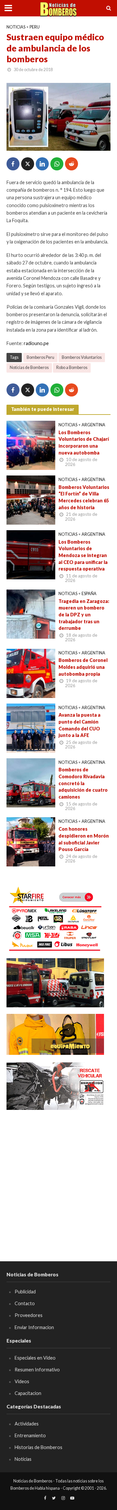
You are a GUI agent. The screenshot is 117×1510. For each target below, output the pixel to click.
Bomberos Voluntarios (82, 357)
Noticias (15, 27)
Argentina (93, 424)
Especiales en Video (35, 1358)
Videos (22, 1381)
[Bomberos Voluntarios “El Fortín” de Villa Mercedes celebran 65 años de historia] (30, 499)
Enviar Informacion (34, 1327)
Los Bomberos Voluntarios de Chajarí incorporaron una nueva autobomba (83, 442)
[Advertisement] (58, 1176)
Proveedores (29, 1315)
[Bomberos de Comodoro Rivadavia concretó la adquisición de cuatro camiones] (30, 782)
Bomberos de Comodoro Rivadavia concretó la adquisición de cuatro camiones (83, 783)
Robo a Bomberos (71, 367)
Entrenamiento (30, 1435)
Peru (35, 27)
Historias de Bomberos (38, 1447)
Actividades (27, 1423)
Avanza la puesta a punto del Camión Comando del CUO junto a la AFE (79, 725)
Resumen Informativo (37, 1369)
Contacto (25, 1303)
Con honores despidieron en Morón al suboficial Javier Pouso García (83, 839)
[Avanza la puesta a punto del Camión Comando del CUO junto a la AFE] (30, 727)
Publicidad (25, 1291)
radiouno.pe (36, 343)
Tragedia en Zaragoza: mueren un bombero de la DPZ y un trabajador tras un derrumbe (83, 614)
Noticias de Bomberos (29, 367)
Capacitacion (28, 1393)
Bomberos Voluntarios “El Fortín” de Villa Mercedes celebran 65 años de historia (83, 497)
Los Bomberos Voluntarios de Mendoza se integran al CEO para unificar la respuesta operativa (83, 555)
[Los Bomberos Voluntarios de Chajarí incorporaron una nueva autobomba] (30, 445)
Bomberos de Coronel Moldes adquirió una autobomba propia (83, 666)
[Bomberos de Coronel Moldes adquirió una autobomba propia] (30, 672)
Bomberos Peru (40, 357)
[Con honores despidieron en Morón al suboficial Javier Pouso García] (30, 841)
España (89, 593)
